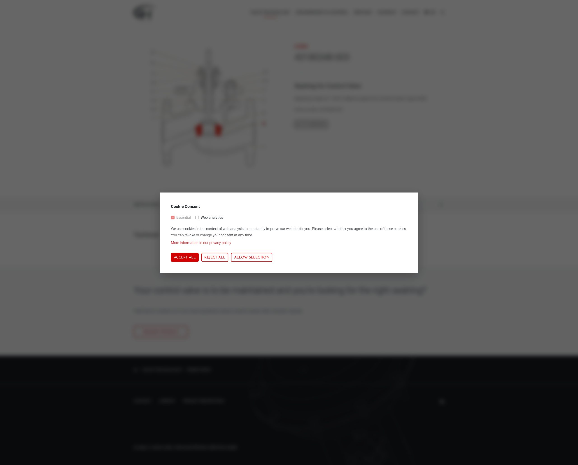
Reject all (214, 257)
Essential (183, 217)
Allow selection (251, 257)
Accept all (185, 257)
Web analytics (212, 217)
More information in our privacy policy (201, 243)
